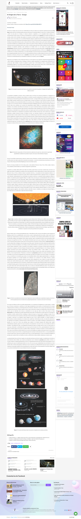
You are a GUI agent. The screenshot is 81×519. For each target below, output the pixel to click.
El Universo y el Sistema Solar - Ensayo (46, 470)
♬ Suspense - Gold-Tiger (67, 416)
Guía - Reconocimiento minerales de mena (66, 306)
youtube (61, 118)
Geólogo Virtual (48, 3)
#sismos (61, 416)
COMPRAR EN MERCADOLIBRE (65, 152)
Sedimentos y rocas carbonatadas (66, 300)
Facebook (14, 446)
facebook (61, 115)
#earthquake (71, 415)
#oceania (66, 415)
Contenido (17, 3)
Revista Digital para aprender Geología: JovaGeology (18, 485)
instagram (70, 115)
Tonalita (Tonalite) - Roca (58, 488)
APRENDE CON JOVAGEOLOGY (65, 178)
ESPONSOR (38, 9)
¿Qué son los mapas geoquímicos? (19, 495)
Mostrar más (52, 457)
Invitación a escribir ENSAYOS (30, 469)
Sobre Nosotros (56, 3)
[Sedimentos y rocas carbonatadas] (59, 301)
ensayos (12, 443)
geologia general (17, 443)
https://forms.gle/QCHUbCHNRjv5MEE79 (34, 24)
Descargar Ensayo (10, 27)
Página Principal (10, 12)
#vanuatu (63, 415)
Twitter (20, 446)
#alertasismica (70, 414)
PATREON (16, 9)
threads (69, 118)
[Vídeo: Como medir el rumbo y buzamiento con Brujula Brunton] (59, 312)
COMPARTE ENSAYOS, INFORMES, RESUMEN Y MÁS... (14, 470)
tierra (15, 12)
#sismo (58, 416)
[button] (68, 3)
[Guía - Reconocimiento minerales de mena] (59, 306)
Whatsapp (26, 446)
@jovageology (59, 413)
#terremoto (59, 415)
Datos (41, 3)
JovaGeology (27, 517)
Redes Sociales (25, 3)
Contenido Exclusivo (34, 3)
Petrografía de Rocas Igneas (59, 484)
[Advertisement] (65, 259)
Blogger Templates (14, 517)
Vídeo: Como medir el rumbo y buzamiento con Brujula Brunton (67, 311)
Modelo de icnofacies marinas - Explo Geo (19, 501)
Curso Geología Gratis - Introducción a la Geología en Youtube (64, 100)
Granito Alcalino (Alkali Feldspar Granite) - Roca (62, 491)
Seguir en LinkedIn (65, 126)
